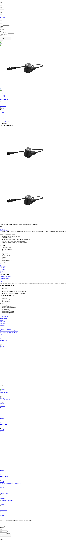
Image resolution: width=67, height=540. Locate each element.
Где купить (3, 117)
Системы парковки (2, 267)
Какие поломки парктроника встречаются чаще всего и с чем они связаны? (9, 332)
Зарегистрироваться (2, 17)
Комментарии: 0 (2, 386)
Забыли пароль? (4, 14)
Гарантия (6, 229)
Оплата (1, 229)
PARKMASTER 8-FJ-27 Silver (4, 392)
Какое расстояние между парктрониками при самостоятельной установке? (9, 277)
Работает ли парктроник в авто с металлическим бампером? (7, 330)
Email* (1, 27)
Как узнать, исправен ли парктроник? (4, 278)
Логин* (1, 35)
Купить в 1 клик (2, 227)
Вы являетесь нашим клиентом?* (4, 34)
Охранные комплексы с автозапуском (4, 265)
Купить (4, 345)
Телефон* (1, 26)
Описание (1, 230)
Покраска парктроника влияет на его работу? (5, 276)
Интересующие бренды (3, 32)
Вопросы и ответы (5, 230)
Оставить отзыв (2, 280)
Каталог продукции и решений (5, 121)
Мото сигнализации (2, 321)
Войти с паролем (2, 326)
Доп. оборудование (2, 319)
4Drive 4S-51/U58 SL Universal (4, 476)
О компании (3, 114)
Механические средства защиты (4, 318)
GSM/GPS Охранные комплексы (4, 316)
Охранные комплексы (3, 266)
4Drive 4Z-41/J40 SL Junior (3, 510)
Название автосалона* (3, 28)
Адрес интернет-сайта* (8, 31)
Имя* (1, 24)
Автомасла (1, 320)
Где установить (3, 94)
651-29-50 (4, 96)
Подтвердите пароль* (2, 36)
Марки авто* (1, 29)
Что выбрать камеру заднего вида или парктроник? (6, 329)
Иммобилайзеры (2, 270)
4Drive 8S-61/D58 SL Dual (3, 424)
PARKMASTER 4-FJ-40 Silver (4, 493)
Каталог (3, 93)
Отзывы (8, 230)
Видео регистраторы (2, 271)
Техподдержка (3, 95)
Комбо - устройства (2, 323)
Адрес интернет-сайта (3, 31)
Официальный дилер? (3, 30)
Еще (0, 272)
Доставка (3, 229)
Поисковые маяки (2, 269)
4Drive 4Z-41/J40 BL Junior (3, 340)
